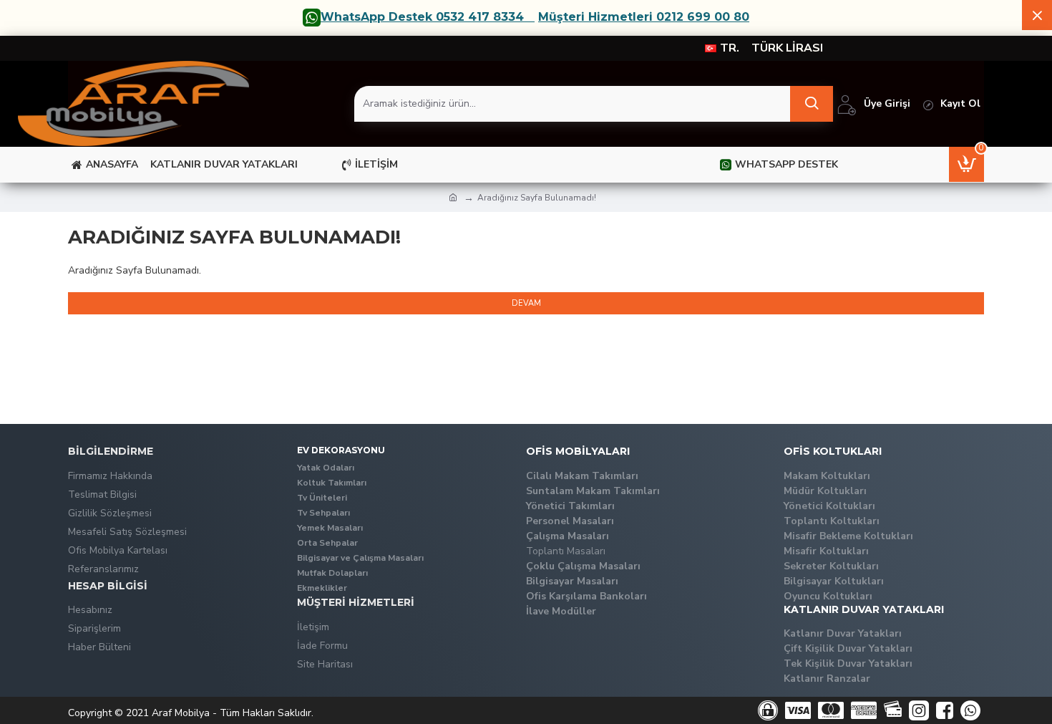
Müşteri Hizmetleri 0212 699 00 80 (643, 17)
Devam (526, 303)
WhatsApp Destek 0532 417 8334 (422, 17)
